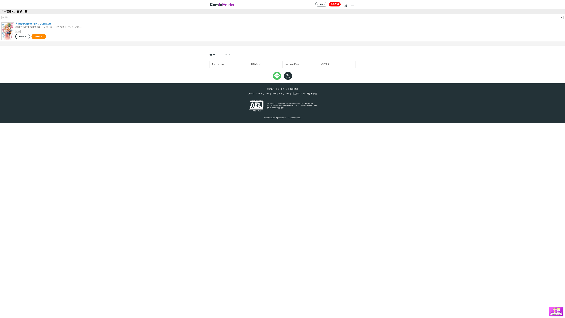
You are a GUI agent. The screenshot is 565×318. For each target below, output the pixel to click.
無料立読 (38, 36)
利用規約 (282, 89)
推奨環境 (325, 64)
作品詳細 (22, 36)
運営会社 (271, 89)
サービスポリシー (280, 93)
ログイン (321, 4)
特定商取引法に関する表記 (304, 93)
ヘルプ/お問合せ (292, 64)
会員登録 (335, 4)
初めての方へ (218, 64)
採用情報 (294, 89)
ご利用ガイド (255, 64)
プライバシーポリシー (258, 93)
